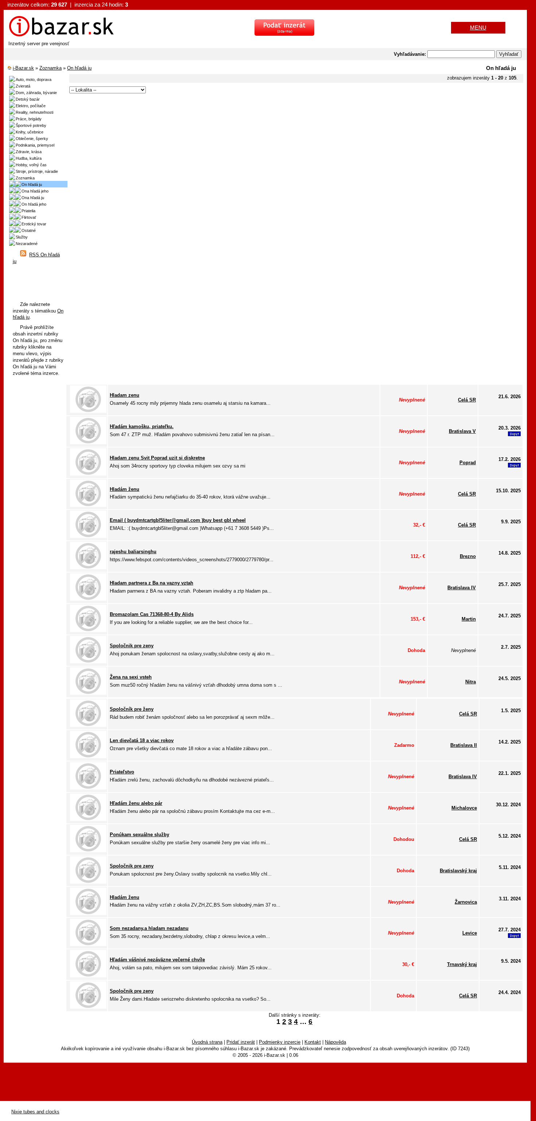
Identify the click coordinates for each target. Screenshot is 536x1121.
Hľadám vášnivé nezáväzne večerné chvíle (157, 959)
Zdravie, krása (29, 152)
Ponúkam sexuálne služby (139, 834)
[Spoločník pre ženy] (88, 725)
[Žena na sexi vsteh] (88, 693)
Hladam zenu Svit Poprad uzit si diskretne (157, 458)
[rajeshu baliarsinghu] (88, 567)
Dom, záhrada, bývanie (36, 92)
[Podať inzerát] (284, 34)
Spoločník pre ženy (132, 709)
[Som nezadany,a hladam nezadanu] (88, 944)
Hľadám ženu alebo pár (136, 803)
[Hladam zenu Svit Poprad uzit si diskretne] (88, 474)
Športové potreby (31, 125)
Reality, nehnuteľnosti (34, 112)
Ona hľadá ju (33, 197)
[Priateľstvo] (88, 788)
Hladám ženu (124, 489)
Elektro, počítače (31, 106)
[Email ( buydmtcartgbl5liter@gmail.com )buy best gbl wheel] (88, 536)
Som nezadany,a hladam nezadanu (149, 928)
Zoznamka (50, 68)
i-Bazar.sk (23, 68)
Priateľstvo (122, 772)
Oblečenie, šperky (32, 138)
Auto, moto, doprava (33, 79)
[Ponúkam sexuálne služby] (88, 850)
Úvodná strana (207, 1042)
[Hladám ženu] (88, 505)
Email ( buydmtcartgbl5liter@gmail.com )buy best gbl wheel (178, 520)
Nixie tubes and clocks (35, 1111)
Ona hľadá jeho (35, 191)
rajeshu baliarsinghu (133, 551)
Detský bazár (28, 99)
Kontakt (312, 1042)
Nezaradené (27, 243)
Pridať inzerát (240, 1042)
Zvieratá (23, 86)
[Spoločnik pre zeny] (88, 661)
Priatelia (28, 211)
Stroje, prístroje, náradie (37, 171)
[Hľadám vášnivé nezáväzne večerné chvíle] (88, 975)
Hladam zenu (124, 395)
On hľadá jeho (34, 204)
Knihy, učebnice (29, 132)
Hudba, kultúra (29, 158)
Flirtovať (29, 217)
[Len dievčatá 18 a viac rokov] (88, 756)
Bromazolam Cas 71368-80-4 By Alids (152, 614)
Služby (22, 237)
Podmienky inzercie (279, 1042)
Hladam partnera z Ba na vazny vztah (151, 583)
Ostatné (29, 230)
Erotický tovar (34, 224)
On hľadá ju (79, 68)
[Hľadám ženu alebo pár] (88, 819)
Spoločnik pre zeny (132, 645)
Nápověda (335, 1042)
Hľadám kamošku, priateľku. (142, 426)
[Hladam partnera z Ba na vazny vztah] (88, 599)
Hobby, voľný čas (31, 165)
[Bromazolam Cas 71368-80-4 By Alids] (88, 630)
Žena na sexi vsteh (131, 677)
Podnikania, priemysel (35, 145)
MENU (478, 27)
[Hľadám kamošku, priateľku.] (88, 442)
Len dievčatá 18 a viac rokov (142, 740)
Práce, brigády (29, 119)
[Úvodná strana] (61, 35)
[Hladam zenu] (88, 411)
